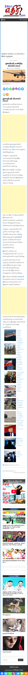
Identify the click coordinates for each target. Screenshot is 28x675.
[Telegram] (19, 87)
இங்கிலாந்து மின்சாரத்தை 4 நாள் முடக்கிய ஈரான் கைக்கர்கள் (20, 442)
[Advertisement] (14, 36)
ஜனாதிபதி (18, 237)
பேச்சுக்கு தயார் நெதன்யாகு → (20, 472)
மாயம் (14, 465)
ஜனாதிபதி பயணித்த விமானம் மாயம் (14, 64)
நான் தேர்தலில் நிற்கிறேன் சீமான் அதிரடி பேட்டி (14, 561)
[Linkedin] (23, 19)
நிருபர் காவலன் (11, 68)
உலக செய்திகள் (14, 60)
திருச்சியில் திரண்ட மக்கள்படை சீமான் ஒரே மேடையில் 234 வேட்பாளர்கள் (14, 544)
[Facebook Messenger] (22, 87)
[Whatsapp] (10, 87)
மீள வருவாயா (6, 615)
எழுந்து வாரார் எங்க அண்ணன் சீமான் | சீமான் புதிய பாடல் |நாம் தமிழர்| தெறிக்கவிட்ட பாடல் (14, 527)
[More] (7, 93)
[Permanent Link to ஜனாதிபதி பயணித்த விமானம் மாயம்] (14, 76)
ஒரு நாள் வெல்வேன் (8, 633)
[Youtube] (25, 19)
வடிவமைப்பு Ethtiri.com (14, 670)
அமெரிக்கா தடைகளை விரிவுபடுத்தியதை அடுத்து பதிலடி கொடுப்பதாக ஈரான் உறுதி (20, 364)
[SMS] (4, 93)
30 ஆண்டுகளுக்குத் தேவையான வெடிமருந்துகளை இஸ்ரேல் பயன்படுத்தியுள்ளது (20, 404)
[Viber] (13, 87)
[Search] (26, 19)
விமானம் (17, 465)
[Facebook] (4, 87)
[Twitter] (20, 19)
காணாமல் (21, 276)
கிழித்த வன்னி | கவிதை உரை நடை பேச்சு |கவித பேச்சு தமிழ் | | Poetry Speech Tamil (13, 593)
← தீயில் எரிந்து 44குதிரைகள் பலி (8, 471)
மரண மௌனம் (7, 652)
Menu (4, 20)
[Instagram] (16, 87)
